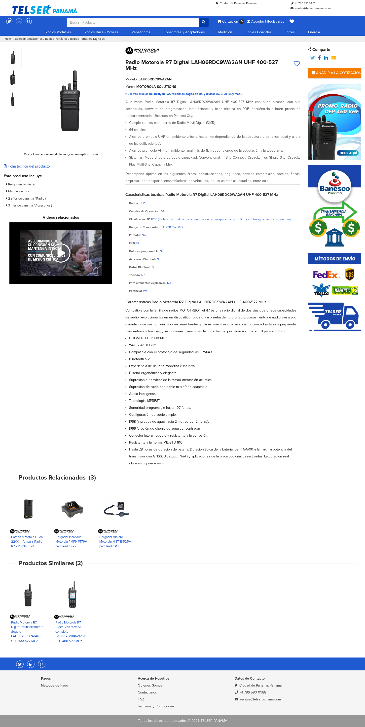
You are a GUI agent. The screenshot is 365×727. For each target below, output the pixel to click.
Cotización (232, 21)
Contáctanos (147, 692)
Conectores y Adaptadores (184, 32)
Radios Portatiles (58, 32)
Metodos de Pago (54, 685)
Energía (314, 32)
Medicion (225, 32)
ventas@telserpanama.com (313, 8)
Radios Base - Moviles (101, 32)
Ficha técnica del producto (28, 166)
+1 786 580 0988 (253, 692)
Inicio (7, 39)
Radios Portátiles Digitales (87, 39)
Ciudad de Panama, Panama (238, 3)
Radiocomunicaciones (28, 39)
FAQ (141, 699)
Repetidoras (141, 32)
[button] (292, 21)
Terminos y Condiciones (156, 706)
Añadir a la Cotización (338, 72)
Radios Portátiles (56, 39)
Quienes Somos (150, 685)
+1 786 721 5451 (305, 3)
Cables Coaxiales (259, 32)
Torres (290, 32)
